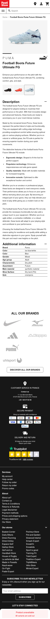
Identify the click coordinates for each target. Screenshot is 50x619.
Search (14, 10)
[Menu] (3, 11)
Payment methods (10, 512)
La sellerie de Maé (10, 559)
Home (5, 17)
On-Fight (6, 568)
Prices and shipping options (14, 515)
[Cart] (47, 4)
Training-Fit (31, 553)
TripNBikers (31, 562)
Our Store (6, 521)
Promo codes (8, 488)
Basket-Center (8, 531)
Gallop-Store (8, 547)
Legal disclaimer (9, 509)
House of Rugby (9, 556)
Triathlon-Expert (33, 559)
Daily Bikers (7, 534)
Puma (8, 58)
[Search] (9, 11)
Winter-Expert (32, 568)
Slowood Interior (33, 537)
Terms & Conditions (11, 503)
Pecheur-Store (32, 531)
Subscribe (25, 597)
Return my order (9, 485)
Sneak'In (30, 543)
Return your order (25, 443)
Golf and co (7, 550)
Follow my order (9, 482)
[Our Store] (35, 4)
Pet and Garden (33, 534)
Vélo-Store (31, 565)
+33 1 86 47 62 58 (25, 400)
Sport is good (32, 550)
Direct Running (9, 537)
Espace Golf (7, 543)
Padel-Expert (8, 571)
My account (7, 476)
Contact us (25, 392)
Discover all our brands (25, 369)
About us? (6, 497)
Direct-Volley (8, 540)
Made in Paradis (9, 562)
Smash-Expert (32, 540)
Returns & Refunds (10, 506)
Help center (7, 479)
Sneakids (30, 547)
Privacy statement (10, 518)
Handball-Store (9, 553)
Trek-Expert (31, 556)
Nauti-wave (7, 565)
